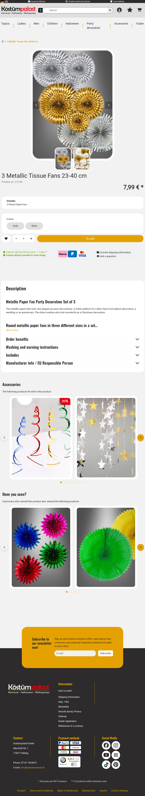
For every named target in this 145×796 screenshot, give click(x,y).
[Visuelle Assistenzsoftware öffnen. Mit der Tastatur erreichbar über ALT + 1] (38, 10)
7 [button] (84, 482)
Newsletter (63, 706)
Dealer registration (67, 721)
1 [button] (61, 482)
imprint (103, 790)
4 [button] (72, 482)
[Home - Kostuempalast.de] (29, 689)
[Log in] (119, 10)
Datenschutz (88, 790)
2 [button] (65, 482)
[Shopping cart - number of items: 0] (139, 10)
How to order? (65, 690)
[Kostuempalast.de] (18, 10)
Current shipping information (115, 252)
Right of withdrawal (67, 790)
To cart (90, 238)
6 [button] (80, 482)
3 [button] (68, 482)
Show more (12, 330)
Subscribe (105, 653)
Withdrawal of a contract (70, 726)
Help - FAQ (63, 702)
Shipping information (69, 697)
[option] (72, 105)
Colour (10, 219)
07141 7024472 (29, 762)
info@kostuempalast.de (32, 767)
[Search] (110, 10)
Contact (21, 790)
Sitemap (62, 716)
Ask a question (108, 256)
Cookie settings (119, 790)
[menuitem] (2, 1)
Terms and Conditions (41, 790)
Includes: (11, 201)
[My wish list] (130, 10)
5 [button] (76, 482)
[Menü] (78, 758)
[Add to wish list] (6, 238)
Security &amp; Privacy (69, 711)
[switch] (74, 764)
